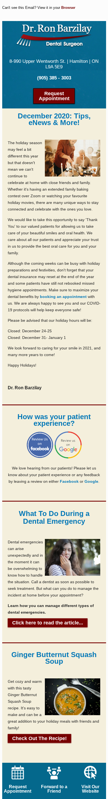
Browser (68, 8)
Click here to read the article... (47, 623)
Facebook (69, 481)
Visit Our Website (90, 788)
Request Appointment (54, 96)
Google (91, 481)
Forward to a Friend (54, 788)
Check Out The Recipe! (39, 738)
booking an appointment (63, 296)
